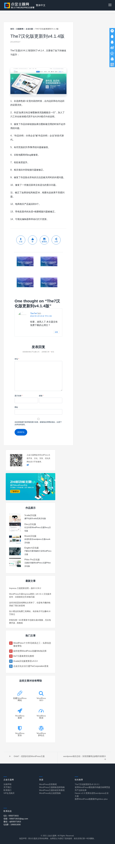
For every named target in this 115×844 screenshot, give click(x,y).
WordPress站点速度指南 (50, 793)
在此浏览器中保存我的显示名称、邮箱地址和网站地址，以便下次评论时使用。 (38, 423)
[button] (109, 5)
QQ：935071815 (11, 816)
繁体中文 (40, 5)
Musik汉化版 (30, 536)
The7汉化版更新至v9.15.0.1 (87, 784)
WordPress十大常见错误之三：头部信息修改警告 (32, 644)
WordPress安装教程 (48, 784)
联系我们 (7, 790)
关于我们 (7, 787)
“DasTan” (33, 313)
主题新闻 (20, 29)
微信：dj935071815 (12, 821)
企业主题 (29, 29)
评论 (17, 359)
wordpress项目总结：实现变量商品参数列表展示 (84, 756)
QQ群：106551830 (12, 824)
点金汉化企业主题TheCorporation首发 (31, 666)
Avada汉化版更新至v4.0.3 (25, 661)
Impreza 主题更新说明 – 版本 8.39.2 (25, 588)
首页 (12, 29)
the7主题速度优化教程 (23, 656)
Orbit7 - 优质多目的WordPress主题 (29, 756)
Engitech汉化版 (31, 548)
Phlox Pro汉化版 (32, 559)
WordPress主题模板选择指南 (52, 787)
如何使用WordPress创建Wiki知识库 (30, 651)
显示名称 (18, 396)
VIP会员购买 (9, 793)
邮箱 (41, 396)
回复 (56, 332)
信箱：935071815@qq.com (16, 819)
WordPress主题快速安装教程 (52, 790)
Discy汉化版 (30, 524)
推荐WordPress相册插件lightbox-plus (91, 799)
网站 (16, 407)
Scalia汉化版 (30, 515)
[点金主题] (19, 5)
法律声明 (7, 784)
